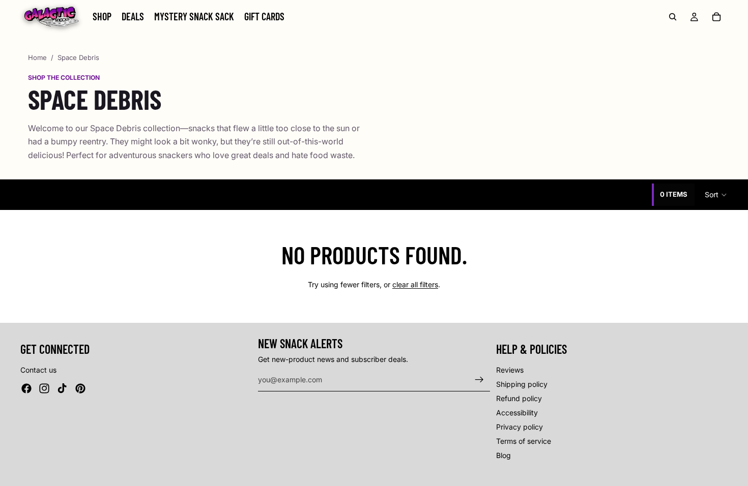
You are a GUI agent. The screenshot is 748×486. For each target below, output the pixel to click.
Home (37, 57)
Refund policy (519, 398)
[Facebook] (26, 388)
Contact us (38, 370)
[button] (716, 195)
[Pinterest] (80, 388)
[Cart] (716, 17)
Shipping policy (522, 384)
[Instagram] (44, 388)
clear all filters (415, 284)
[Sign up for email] (479, 379)
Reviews (510, 370)
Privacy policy (519, 426)
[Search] (672, 17)
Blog (503, 455)
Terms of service (523, 441)
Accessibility (517, 412)
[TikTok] (62, 388)
